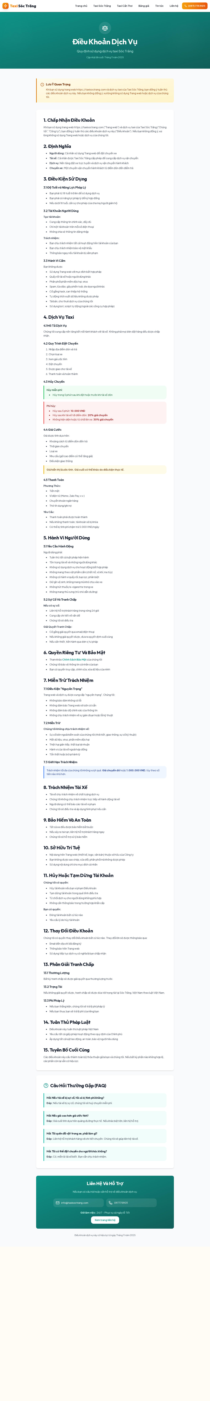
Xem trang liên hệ (105, 1220)
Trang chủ (81, 5)
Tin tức (159, 5)
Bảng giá (144, 5)
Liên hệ (174, 5)
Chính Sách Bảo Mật (74, 659)
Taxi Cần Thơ (124, 5)
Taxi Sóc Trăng (102, 5)
